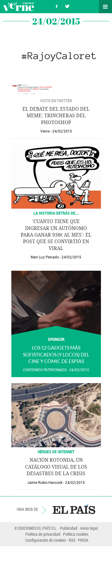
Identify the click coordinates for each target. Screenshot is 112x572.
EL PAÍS (74, 509)
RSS (72, 540)
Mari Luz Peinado (45, 257)
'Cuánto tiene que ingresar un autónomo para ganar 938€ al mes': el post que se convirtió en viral (56, 235)
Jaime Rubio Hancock (44, 483)
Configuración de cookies (45, 540)
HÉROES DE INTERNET (56, 451)
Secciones (105, 6)
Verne (18, 6)
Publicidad (68, 528)
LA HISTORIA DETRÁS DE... (56, 213)
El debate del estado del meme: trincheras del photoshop (56, 115)
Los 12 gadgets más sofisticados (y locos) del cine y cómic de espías (56, 354)
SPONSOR (56, 339)
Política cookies (75, 534)
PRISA (83, 540)
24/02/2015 (62, 131)
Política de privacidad (42, 534)
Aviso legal (89, 528)
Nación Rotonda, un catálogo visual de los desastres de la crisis (56, 466)
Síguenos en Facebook (57, 5)
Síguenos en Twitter (67, 5)
